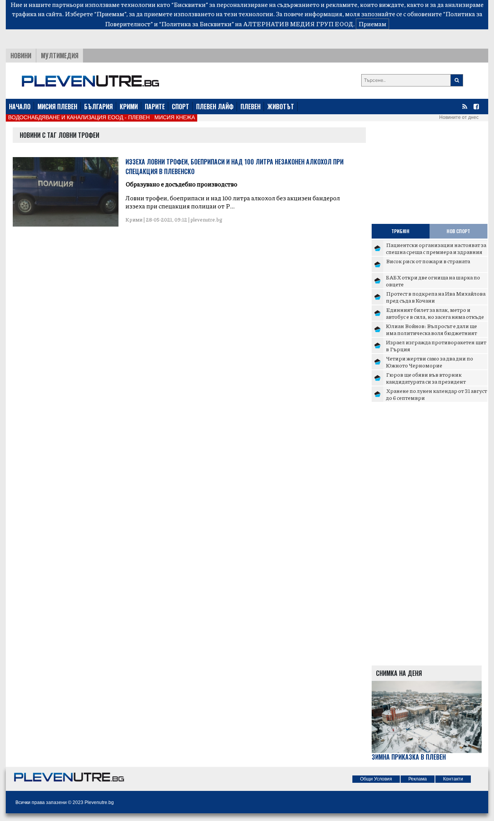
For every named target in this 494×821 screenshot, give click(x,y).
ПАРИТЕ (155, 106)
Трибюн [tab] (400, 231)
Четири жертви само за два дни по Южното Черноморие (429, 361)
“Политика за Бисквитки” (196, 23)
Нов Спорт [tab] (458, 231)
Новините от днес (459, 117)
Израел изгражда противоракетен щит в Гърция (436, 345)
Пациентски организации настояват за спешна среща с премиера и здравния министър (436, 251)
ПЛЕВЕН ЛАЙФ (214, 106)
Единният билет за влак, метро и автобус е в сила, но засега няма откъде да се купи (435, 316)
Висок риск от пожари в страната (428, 261)
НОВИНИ (20, 55)
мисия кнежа (174, 117)
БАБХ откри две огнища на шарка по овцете (433, 280)
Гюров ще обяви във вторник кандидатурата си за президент (426, 378)
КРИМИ (129, 106)
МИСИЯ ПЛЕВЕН (57, 106)
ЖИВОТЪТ (280, 106)
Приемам (372, 23)
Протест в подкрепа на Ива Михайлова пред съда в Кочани (436, 296)
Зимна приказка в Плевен (409, 757)
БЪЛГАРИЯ (98, 106)
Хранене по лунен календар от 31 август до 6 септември (436, 394)
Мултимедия (59, 55)
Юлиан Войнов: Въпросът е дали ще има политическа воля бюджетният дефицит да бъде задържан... (431, 332)
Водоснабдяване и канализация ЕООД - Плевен (79, 117)
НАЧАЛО (19, 106)
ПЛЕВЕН (250, 106)
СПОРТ (180, 106)
